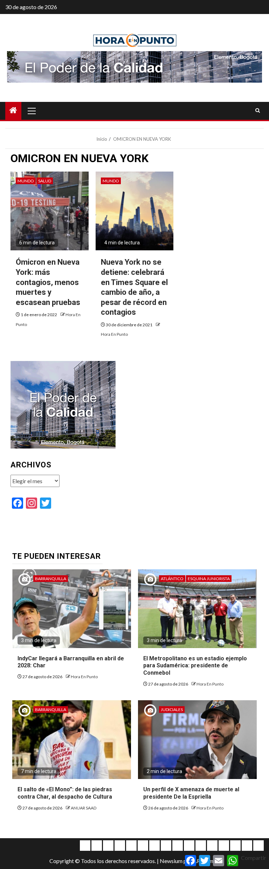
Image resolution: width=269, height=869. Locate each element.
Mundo (26, 180)
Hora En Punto (114, 334)
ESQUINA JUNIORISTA (209, 578)
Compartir (253, 857)
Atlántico (172, 578)
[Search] (257, 110)
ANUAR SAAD (83, 808)
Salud (44, 180)
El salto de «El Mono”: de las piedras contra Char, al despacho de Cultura (65, 793)
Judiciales (172, 709)
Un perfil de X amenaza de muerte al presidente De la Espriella (191, 793)
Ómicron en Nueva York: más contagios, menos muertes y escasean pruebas (48, 282)
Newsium (171, 860)
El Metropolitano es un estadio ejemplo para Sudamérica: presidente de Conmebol (195, 665)
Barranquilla (50, 578)
